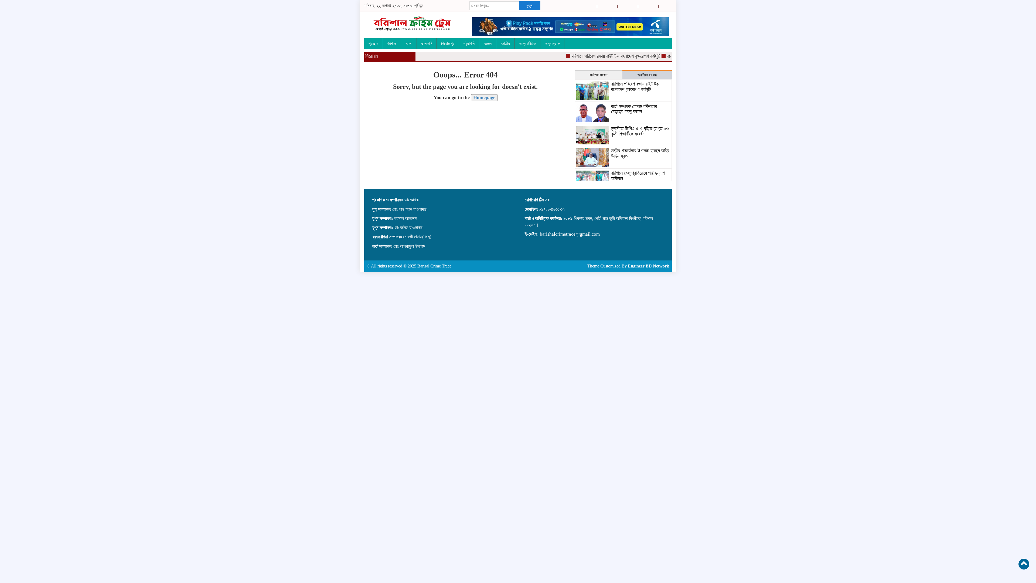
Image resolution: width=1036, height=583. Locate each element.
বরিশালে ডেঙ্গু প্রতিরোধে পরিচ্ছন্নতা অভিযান (638, 175)
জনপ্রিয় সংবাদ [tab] (647, 75)
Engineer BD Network (648, 266)
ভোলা (408, 43)
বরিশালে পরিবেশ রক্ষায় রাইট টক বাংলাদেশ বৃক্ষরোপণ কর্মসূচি (604, 56)
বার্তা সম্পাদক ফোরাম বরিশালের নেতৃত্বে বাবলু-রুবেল (634, 109)
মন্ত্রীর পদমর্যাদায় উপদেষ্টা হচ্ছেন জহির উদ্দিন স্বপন (640, 153)
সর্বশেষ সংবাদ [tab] (598, 75)
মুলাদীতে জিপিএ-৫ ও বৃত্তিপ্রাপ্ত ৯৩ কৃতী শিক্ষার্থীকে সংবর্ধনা (640, 131)
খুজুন (529, 6)
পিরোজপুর (447, 43)
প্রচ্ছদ (373, 43)
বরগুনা (488, 43)
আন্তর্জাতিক (527, 43)
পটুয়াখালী (469, 43)
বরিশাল (391, 43)
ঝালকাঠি (426, 43)
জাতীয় (505, 43)
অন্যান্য (551, 43)
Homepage (484, 97)
